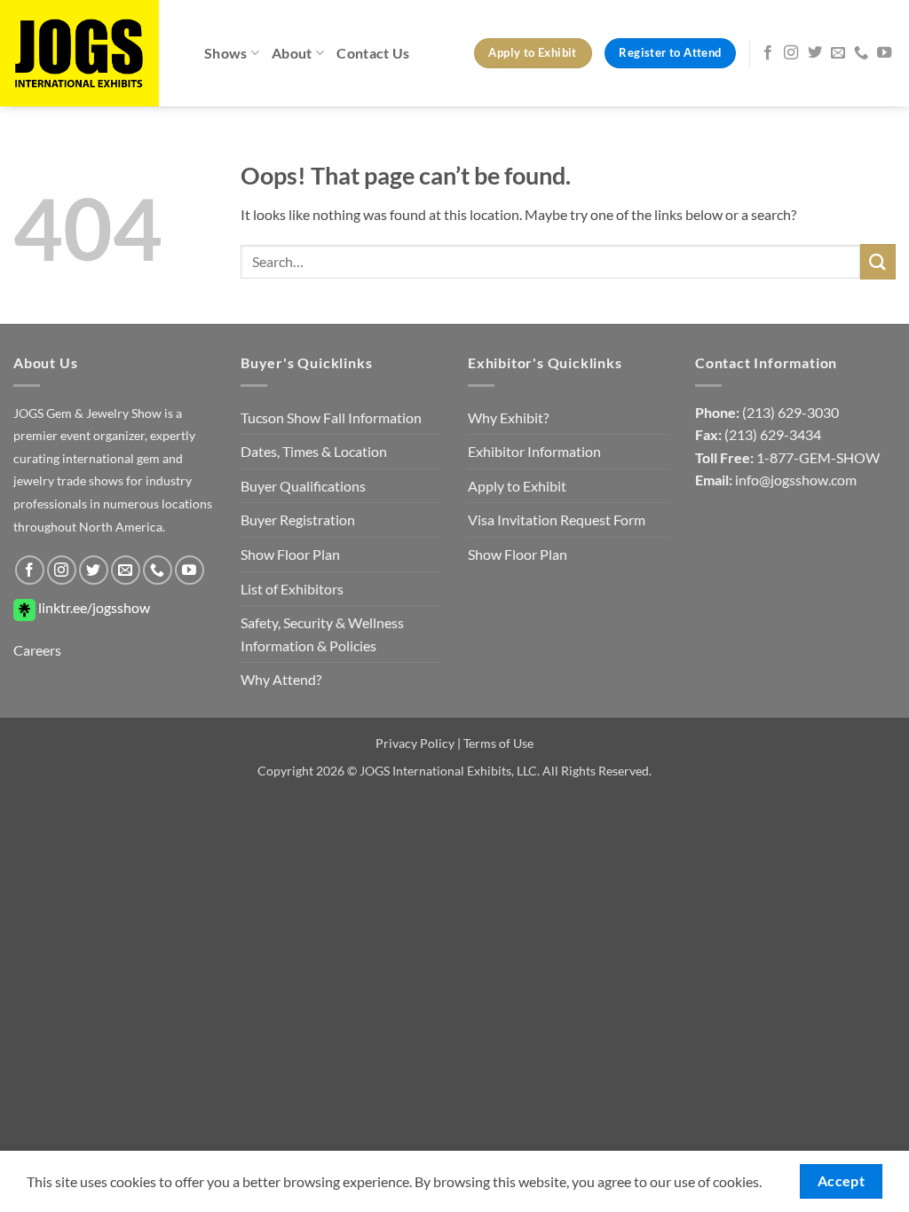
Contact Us (372, 52)
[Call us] (861, 53)
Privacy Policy (414, 743)
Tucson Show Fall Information (331, 417)
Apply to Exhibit (517, 485)
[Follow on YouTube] (884, 53)
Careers (37, 649)
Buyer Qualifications (303, 485)
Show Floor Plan (290, 554)
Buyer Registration (298, 519)
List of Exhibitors (292, 588)
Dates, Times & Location (314, 451)
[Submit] (878, 261)
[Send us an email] (838, 53)
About (292, 52)
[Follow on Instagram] (791, 53)
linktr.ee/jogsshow (93, 607)
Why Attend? (281, 679)
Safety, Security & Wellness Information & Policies (322, 634)
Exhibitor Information (534, 451)
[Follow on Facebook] (768, 53)
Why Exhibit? (508, 417)
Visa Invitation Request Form (556, 519)
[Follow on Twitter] (815, 53)
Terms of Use (498, 743)
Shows (226, 52)
